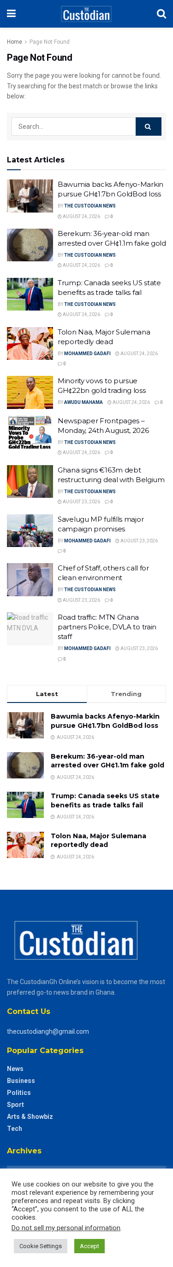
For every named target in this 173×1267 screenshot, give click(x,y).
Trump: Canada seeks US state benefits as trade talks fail (105, 800)
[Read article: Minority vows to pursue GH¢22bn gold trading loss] (30, 392)
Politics (19, 1092)
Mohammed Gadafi (87, 353)
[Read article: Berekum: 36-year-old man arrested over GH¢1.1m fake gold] (30, 245)
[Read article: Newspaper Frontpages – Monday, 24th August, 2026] (30, 432)
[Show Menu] (11, 14)
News (15, 1068)
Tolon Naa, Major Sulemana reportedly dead (98, 840)
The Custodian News (90, 205)
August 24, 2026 (81, 216)
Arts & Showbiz (30, 1116)
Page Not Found (50, 42)
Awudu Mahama (83, 402)
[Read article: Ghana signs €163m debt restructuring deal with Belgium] (30, 481)
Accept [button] (89, 1246)
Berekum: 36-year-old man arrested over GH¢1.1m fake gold (107, 761)
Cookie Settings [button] (40, 1246)
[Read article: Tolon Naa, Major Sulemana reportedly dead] (30, 343)
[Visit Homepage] (86, 14)
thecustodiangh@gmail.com (48, 1031)
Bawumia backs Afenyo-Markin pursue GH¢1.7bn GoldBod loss (105, 721)
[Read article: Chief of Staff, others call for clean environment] (30, 579)
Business (21, 1080)
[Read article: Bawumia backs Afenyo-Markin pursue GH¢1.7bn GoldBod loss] (30, 196)
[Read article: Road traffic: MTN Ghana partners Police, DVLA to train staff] (30, 628)
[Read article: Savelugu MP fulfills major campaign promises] (30, 530)
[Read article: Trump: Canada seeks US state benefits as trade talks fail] (30, 294)
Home (14, 42)
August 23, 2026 (81, 501)
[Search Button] (161, 14)
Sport (15, 1104)
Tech (14, 1128)
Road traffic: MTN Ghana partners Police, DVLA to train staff (107, 627)
